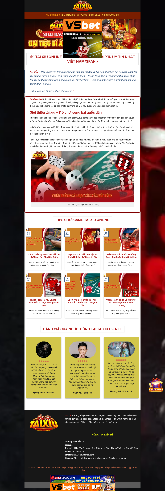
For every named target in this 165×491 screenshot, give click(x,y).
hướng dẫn (94, 15)
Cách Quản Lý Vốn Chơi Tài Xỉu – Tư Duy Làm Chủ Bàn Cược (44, 255)
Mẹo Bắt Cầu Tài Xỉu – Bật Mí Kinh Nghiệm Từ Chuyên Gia (82, 255)
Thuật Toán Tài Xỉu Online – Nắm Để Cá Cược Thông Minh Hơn (44, 302)
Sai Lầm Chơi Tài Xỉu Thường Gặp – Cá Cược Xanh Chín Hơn (121, 255)
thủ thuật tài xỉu (110, 15)
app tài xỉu (82, 15)
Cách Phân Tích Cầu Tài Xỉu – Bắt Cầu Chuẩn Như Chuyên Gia (82, 302)
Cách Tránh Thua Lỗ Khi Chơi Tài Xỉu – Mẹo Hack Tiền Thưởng (121, 302)
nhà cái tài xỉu (68, 15)
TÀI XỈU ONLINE (53, 15)
